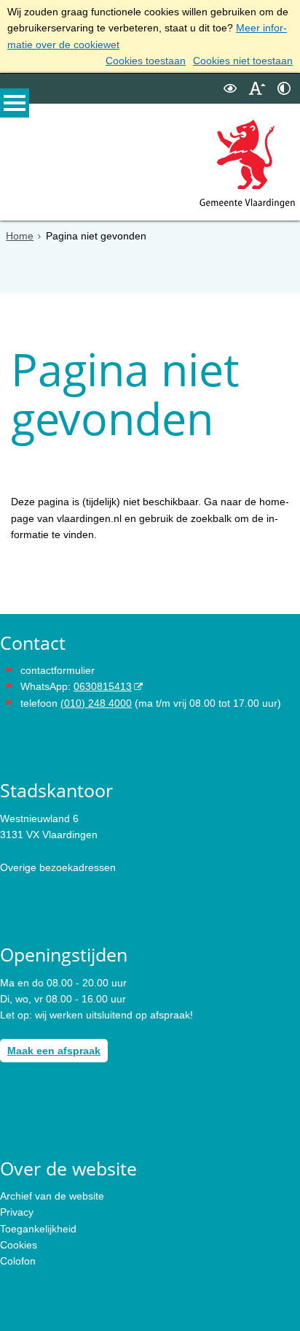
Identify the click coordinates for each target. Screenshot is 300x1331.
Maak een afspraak (53, 1050)
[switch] (230, 88)
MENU (14, 103)
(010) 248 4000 (96, 703)
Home (19, 236)
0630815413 (103, 686)
